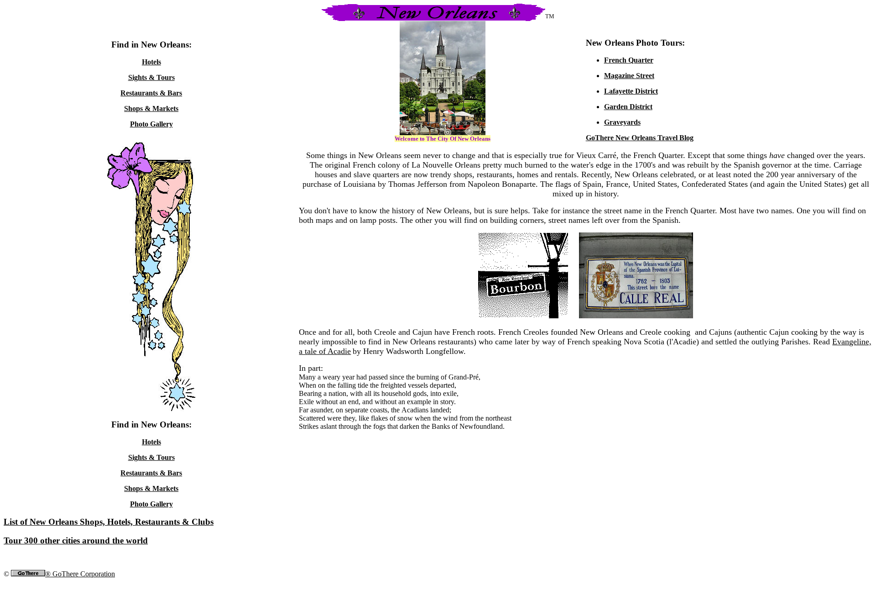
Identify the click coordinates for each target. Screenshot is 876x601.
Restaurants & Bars (151, 93)
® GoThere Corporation (80, 574)
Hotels (151, 62)
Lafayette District (631, 91)
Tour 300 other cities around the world (76, 540)
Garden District (628, 107)
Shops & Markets (151, 108)
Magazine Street (629, 75)
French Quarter (628, 60)
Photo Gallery (151, 124)
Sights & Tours (151, 77)
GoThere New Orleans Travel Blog (640, 138)
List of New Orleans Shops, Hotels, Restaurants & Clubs (109, 522)
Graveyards (622, 122)
